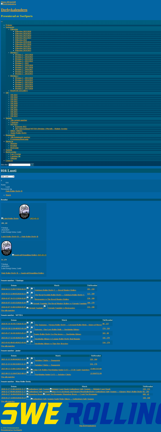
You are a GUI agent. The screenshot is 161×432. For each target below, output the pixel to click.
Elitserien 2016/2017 (23, 46)
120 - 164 (93, 359)
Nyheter (9, 25)
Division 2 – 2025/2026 (24, 78)
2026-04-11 (13, 289)
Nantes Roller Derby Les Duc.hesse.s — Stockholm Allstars (57, 334)
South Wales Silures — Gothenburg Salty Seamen (74, 399)
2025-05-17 (13, 333)
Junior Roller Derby (18, 133)
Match (8, 195)
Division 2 (14, 76)
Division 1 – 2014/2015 (24, 74)
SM (7, 93)
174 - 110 (106, 328)
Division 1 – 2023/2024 (24, 59)
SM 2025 (13, 95)
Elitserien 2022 (21, 40)
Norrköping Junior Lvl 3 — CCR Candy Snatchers (68, 370)
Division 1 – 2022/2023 (24, 61)
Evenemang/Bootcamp (19, 139)
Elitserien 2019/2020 (23, 42)
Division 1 (14, 53)
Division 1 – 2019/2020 (24, 65)
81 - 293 (146, 392)
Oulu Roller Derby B (14, 191)
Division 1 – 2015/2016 (24, 72)
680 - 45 (146, 394)
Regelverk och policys (19, 91)
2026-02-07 (13, 298)
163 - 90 (106, 333)
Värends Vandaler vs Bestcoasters (61, 308)
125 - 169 (90, 294)
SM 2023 (13, 99)
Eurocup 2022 (20, 127)
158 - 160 (146, 398)
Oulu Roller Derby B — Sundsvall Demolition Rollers (22, 273)
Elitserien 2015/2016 (23, 48)
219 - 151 (146, 389)
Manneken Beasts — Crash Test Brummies (79, 394)
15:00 (96, 369)
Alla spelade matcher (18, 120)
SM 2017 (13, 108)
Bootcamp (14, 148)
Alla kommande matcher (20, 137)
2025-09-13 (13, 369)
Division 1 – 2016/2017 (24, 69)
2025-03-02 (13, 343)
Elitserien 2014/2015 (23, 50)
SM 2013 (13, 116)
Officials (13, 158)
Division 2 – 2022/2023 (24, 84)
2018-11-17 (13, 389)
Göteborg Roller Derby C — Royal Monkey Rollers (55, 290)
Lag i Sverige (15, 154)
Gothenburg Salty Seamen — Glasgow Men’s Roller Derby (118, 392)
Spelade (9, 118)
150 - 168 (90, 298)
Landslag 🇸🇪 (15, 156)
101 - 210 (90, 289)
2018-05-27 (13, 394)
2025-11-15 (13, 359)
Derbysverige (11, 152)
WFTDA (14, 124)
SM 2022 (13, 101)
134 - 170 (106, 343)
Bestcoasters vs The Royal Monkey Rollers (52, 299)
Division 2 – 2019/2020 (24, 86)
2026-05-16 (13, 324)
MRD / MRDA (16, 131)
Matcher (13, 144)
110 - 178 (106, 338)
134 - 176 (93, 364)
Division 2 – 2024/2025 (24, 80)
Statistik (9, 150)
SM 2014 (13, 114)
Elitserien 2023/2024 (23, 36)
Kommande (10, 135)
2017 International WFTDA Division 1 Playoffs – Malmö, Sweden (41, 129)
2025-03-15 (34, 218)
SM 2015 (13, 112)
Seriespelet (10, 27)
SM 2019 (13, 103)
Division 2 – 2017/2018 (24, 89)
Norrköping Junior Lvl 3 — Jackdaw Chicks (53, 374)
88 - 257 (106, 324)
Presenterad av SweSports (11, 430)
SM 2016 (13, 110)
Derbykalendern (14, 10)
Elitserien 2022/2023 (23, 38)
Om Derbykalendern (87, 426)
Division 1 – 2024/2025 (24, 57)
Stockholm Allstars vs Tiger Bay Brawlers (51, 344)
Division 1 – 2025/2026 (24, 55)
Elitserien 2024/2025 (23, 34)
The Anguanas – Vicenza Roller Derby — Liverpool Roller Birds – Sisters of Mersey (68, 325)
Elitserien (14, 29)
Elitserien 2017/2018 (23, 44)
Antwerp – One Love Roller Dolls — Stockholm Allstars (56, 329)
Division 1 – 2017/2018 (24, 67)
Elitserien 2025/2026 (23, 31)
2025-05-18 (13, 328)
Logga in (9, 161)
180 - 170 (90, 303)
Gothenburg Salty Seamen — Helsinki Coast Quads (89, 389)
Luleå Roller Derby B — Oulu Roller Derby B (19, 237)
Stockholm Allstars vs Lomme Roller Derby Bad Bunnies (57, 339)
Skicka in (9, 141)
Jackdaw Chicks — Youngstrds (47, 360)
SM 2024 (13, 97)
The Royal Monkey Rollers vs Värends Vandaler (67, 304)
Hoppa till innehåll (8, 2)
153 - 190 (90, 307)
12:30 (96, 373)
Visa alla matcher (8, 310)
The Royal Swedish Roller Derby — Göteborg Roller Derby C (60, 295)
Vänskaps (14, 122)
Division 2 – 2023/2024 (24, 82)
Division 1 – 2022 (22, 63)
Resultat (13, 146)
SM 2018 (13, 105)
